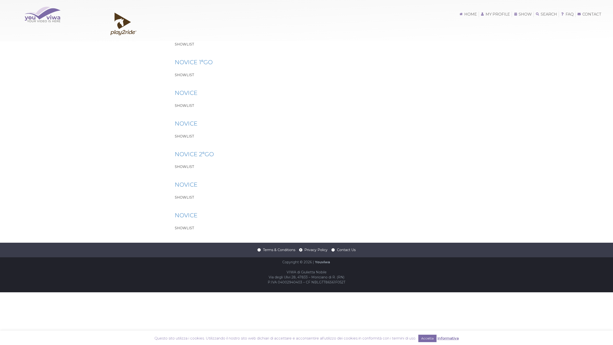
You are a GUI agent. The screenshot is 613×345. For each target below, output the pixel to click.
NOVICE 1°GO (194, 62)
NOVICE (186, 92)
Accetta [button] (427, 338)
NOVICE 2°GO (194, 154)
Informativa (448, 338)
